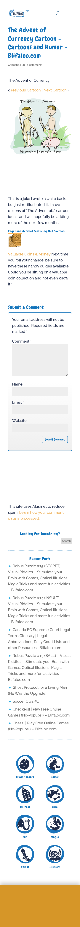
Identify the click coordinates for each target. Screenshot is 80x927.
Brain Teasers (25, 777)
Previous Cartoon (26, 90)
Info (55, 807)
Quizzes (25, 807)
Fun (22, 64)
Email (18, 402)
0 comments (34, 64)
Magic (55, 837)
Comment (22, 341)
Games (25, 867)
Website (19, 420)
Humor (55, 777)
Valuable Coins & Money (29, 254)
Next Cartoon (55, 90)
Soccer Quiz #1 (26, 701)
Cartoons (13, 64)
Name (18, 384)
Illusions (54, 867)
